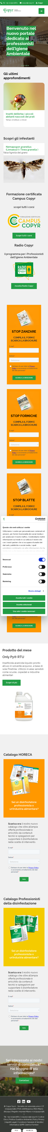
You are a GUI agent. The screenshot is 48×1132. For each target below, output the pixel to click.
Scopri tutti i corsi (24, 235)
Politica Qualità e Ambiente (20, 1119)
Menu (41, 11)
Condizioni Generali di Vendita (30, 1122)
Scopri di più (11, 682)
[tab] (21, 65)
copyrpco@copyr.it (29, 1117)
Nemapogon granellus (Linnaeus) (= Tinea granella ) (22, 148)
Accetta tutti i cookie (24, 598)
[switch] (42, 567)
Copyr (40, 3)
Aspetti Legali (11, 1122)
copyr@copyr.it (28, 3)
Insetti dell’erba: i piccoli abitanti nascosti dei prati (20, 115)
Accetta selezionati (24, 605)
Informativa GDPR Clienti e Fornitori (24, 1125)
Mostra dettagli (34, 591)
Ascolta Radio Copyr (24, 286)
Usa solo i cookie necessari (24, 611)
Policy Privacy (38, 1119)
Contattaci (24, 1080)
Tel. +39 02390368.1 (10, 3)
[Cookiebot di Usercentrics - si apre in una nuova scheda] (35, 519)
